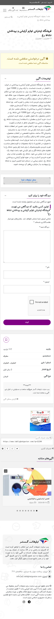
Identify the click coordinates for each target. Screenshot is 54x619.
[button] (27, 79)
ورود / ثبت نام (46, 2)
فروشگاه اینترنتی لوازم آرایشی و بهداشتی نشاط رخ (29, 33)
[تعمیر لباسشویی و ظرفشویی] (27, 482)
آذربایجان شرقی (43, 482)
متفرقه (43, 16)
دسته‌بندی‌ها (23, 10)
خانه (48, 16)
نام (47, 267)
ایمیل (46, 282)
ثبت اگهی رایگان (13, 10)
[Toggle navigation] (4, 10)
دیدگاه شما (44, 227)
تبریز (35, 482)
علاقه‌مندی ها (33, 2)
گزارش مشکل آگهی (9, 399)
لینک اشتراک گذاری (43, 438)
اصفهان (46, 38)
